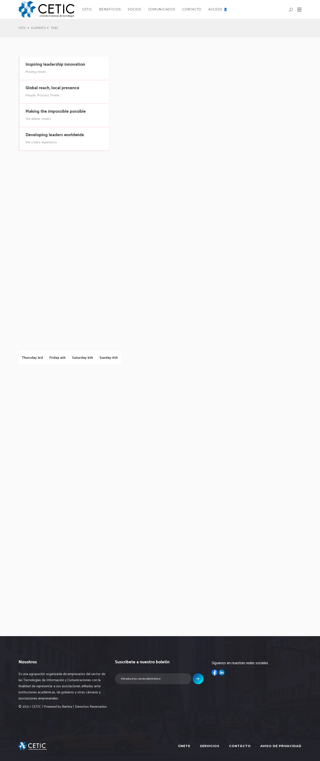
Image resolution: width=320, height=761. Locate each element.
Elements (38, 28)
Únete (184, 746)
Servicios (209, 746)
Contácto (240, 746)
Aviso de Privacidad (280, 746)
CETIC (23, 28)
